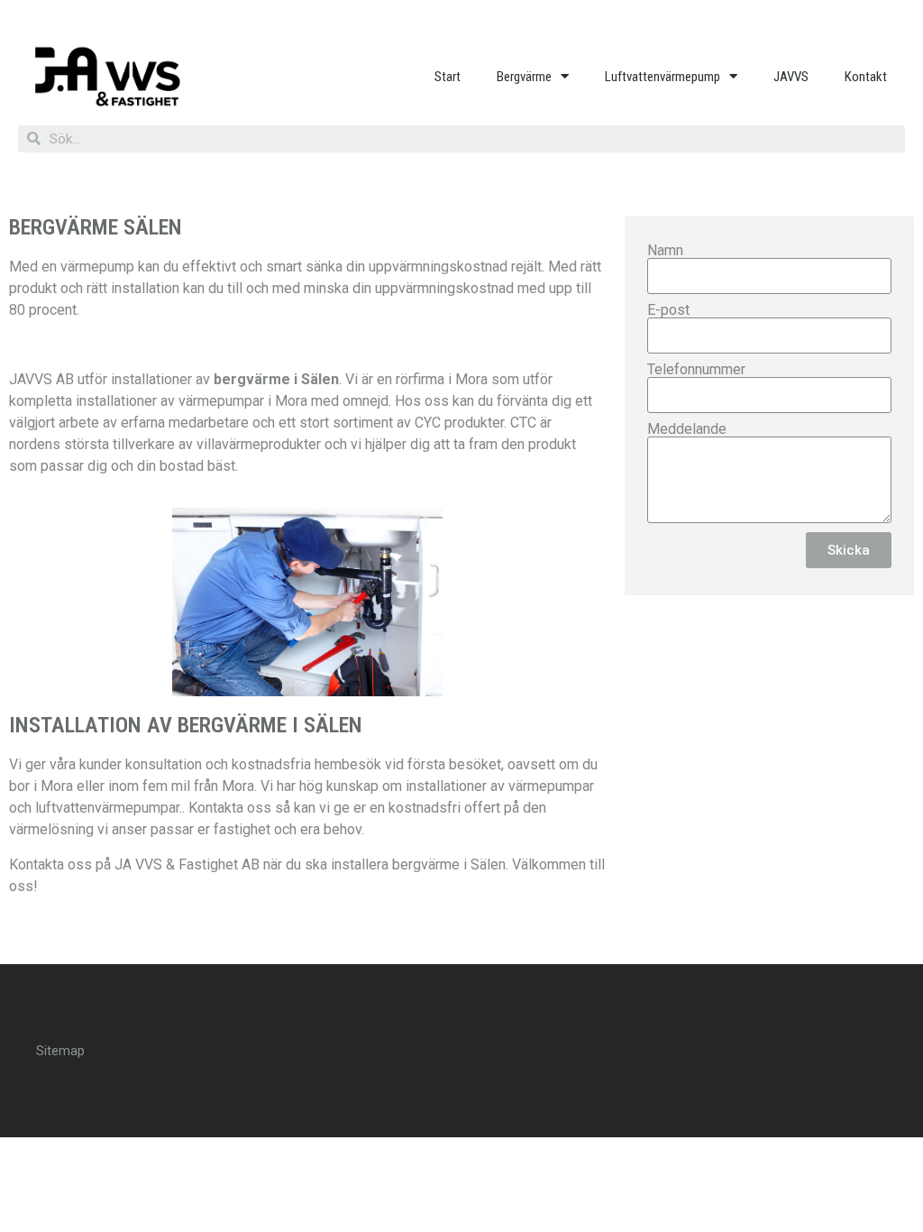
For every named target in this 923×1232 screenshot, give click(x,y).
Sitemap (60, 1051)
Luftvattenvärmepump (662, 77)
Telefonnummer (696, 370)
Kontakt (866, 77)
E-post (668, 310)
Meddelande (687, 429)
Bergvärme (524, 77)
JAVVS (791, 77)
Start (447, 77)
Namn (665, 251)
